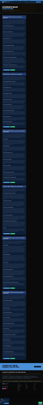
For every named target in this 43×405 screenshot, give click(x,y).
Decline (2, 403)
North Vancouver (27, 386)
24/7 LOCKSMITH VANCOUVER (19, 378)
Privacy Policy (7, 400)
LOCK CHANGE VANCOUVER (5, 377)
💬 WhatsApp (40, 402)
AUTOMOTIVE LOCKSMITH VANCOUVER (26, 378)
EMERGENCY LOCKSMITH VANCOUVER (34, 377)
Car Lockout (18, 388)
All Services (35, 388)
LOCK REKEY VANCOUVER (11, 377)
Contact (34, 385)
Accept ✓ (6, 403)
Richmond (26, 388)
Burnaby (26, 385)
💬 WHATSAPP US (12, 182)
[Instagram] (4, 388)
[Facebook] (2, 388)
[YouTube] (5, 388)
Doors (34, 387)
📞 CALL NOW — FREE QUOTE (6, 182)
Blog (34, 386)
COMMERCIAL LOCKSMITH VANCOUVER (26, 377)
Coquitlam (26, 387)
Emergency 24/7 (18, 387)
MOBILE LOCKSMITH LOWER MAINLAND (11, 378)
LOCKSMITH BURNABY (5, 378)
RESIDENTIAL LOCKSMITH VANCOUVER (18, 377)
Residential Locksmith (19, 385)
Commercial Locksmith (19, 386)
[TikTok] (6, 388)
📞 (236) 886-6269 (28, 0)
